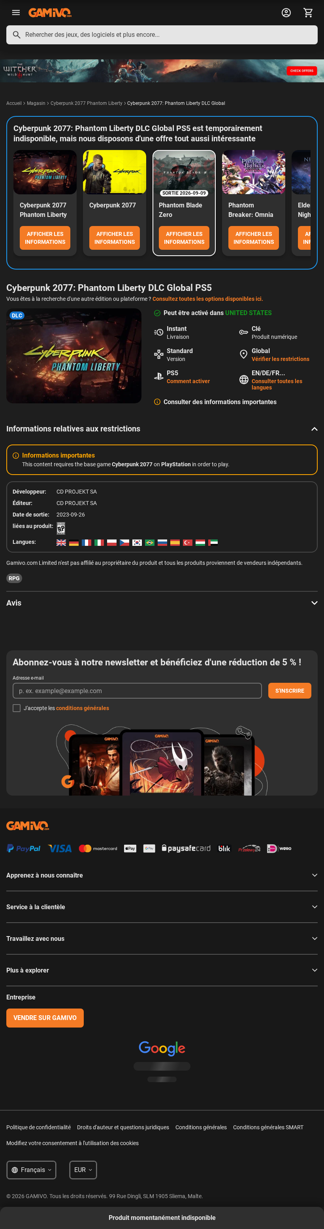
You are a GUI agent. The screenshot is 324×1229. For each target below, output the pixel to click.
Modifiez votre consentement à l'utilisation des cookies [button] (72, 1143)
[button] (162, 428)
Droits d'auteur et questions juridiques (123, 1127)
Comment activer (188, 381)
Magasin (36, 103)
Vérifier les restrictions (280, 359)
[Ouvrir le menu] (15, 12)
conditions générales (82, 708)
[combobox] (162, 34)
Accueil (14, 103)
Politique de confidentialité (38, 1127)
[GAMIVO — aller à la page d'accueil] (50, 12)
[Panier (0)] (308, 12)
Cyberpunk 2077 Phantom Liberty (86, 103)
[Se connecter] (286, 12)
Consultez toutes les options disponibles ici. (208, 299)
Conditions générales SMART (268, 1127)
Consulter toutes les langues (277, 384)
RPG (14, 578)
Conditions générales (201, 1127)
